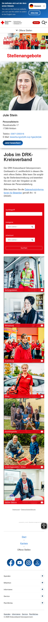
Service (25, 614)
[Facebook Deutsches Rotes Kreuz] (10, 562)
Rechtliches (33, 614)
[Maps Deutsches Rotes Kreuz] (37, 562)
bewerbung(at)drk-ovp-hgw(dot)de (25, 136)
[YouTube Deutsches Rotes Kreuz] (19, 562)
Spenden (36, 22)
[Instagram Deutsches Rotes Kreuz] (28, 562)
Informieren (16, 614)
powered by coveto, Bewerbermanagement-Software (31, 522)
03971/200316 (17, 133)
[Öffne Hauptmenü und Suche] (44, 22)
